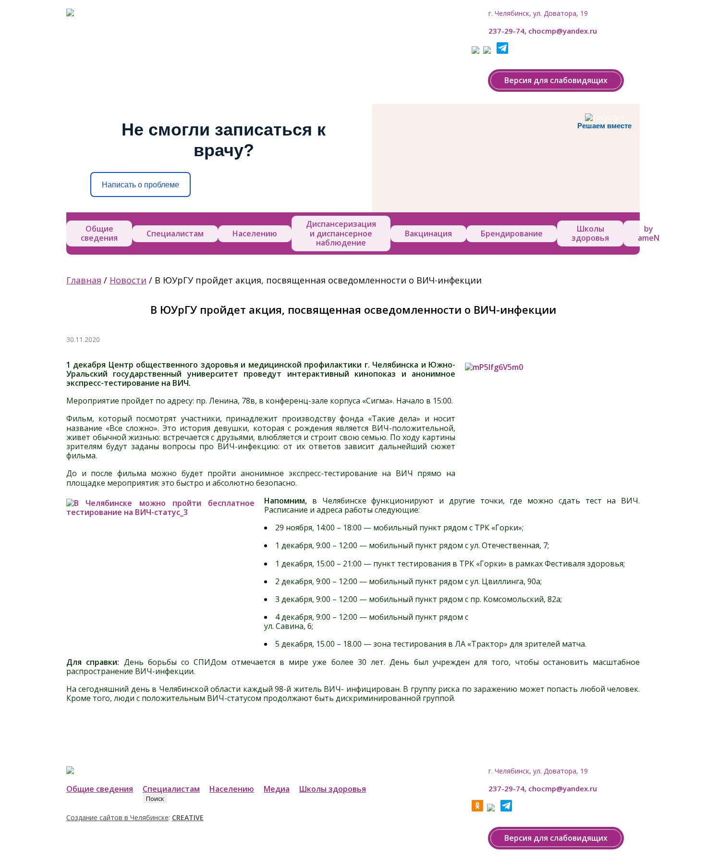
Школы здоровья (590, 233)
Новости (128, 280)
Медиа (277, 789)
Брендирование (512, 233)
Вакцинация (428, 233)
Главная (83, 280)
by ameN (648, 233)
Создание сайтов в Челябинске (117, 817)
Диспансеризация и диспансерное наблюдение (341, 233)
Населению (254, 233)
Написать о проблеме (140, 185)
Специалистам (175, 233)
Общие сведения (99, 233)
